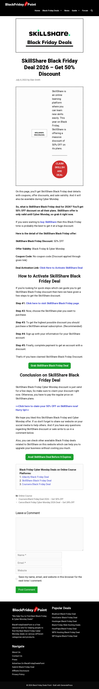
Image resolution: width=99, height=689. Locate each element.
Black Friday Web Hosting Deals (66, 625)
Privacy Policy (18, 674)
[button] (59, 169)
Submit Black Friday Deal (23, 667)
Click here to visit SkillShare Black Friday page (52, 303)
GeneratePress (67, 685)
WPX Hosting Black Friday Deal (66, 632)
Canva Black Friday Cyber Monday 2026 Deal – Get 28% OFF (46, 502)
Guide (74, 10)
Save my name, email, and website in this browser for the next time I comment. (50, 578)
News (66, 10)
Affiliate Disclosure (20, 670)
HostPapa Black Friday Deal (64, 628)
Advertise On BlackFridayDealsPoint (28, 663)
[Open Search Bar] (91, 10)
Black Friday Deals (50, 10)
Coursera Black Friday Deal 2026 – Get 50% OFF (41, 499)
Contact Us (17, 656)
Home (37, 10)
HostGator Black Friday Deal (64, 617)
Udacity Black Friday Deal (35, 476)
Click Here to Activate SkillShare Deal (61, 267)
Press (14, 659)
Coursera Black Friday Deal (36, 484)
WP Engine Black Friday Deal (64, 636)
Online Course (25, 496)
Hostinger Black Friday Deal (64, 621)
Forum (85, 10)
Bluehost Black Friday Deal (64, 614)
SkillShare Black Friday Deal (36, 480)
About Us (16, 652)
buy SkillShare (48, 222)
